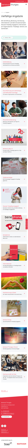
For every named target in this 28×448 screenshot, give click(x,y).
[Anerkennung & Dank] (14, 285)
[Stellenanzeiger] (14, 171)
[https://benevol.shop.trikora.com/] (14, 312)
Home (2, 12)
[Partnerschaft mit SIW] (14, 368)
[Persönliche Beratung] (14, 113)
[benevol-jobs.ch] (14, 142)
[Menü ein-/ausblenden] (26, 4)
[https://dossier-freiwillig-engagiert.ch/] (14, 199)
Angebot (7, 12)
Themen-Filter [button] (8, 37)
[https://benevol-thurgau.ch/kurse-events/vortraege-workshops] (14, 84)
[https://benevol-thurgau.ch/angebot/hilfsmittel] (14, 257)
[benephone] (14, 228)
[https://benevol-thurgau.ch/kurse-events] (14, 55)
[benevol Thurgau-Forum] (14, 339)
